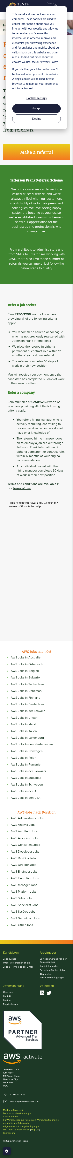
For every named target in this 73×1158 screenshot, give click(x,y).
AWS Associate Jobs (24, 838)
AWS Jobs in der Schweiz (28, 711)
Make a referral (36, 152)
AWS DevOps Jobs (23, 858)
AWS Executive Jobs (25, 878)
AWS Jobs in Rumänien (26, 764)
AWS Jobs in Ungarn (24, 718)
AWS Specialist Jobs (24, 905)
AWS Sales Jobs (21, 898)
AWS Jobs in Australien (26, 657)
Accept (36, 108)
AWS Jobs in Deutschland (28, 704)
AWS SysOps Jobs (23, 911)
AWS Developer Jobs (25, 851)
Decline (36, 119)
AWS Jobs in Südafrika (26, 778)
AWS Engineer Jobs (24, 871)
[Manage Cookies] (7, 1151)
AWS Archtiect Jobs (24, 831)
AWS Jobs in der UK (24, 791)
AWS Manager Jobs (24, 885)
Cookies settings (36, 98)
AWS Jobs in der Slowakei (28, 771)
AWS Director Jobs (23, 865)
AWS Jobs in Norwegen (27, 751)
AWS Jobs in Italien (24, 731)
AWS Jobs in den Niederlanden (32, 744)
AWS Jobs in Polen (23, 758)
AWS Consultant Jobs (25, 845)
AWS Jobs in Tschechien (27, 684)
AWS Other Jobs (22, 925)
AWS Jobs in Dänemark (26, 691)
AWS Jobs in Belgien (25, 671)
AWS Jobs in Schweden (27, 784)
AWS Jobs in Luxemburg (27, 738)
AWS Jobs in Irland (23, 724)
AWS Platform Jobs (23, 891)
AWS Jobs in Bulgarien (26, 677)
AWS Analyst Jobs (23, 825)
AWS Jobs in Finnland (25, 698)
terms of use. (22, 488)
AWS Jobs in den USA (25, 798)
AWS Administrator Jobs (27, 818)
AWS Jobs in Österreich (27, 664)
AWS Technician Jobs (25, 918)
